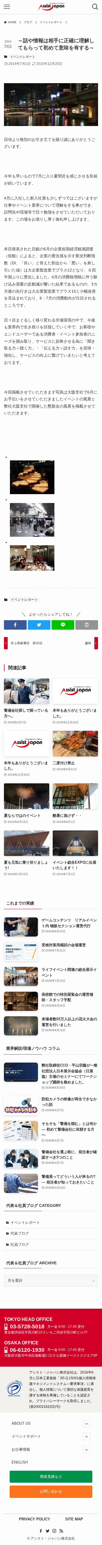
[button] (15, 624)
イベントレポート (22, 56)
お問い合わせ (51, 1491)
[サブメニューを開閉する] (86, 1423)
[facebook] (40, 1531)
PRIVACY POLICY (34, 1519)
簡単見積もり (51, 1476)
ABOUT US (21, 1423)
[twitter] (47, 1531)
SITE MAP (74, 1519)
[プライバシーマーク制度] (14, 1396)
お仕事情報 (21, 1449)
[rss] (61, 1531)
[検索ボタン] (95, 7)
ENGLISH (20, 1462)
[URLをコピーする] (86, 624)
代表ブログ (19, 1233)
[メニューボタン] (7, 7)
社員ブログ (19, 1244)
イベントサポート (26, 1436)
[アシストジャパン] (51, 7)
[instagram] (54, 1531)
